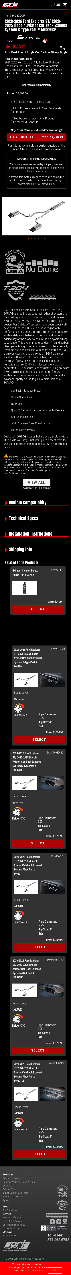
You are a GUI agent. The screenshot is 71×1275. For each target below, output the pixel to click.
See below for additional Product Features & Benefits (34, 120)
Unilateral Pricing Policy (14, 1225)
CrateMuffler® (9, 1185)
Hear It (18, 47)
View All (36, 482)
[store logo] (10, 5)
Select (38, 609)
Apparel (6, 1200)
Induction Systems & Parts (15, 1193)
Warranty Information (13, 1217)
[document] (35, 1268)
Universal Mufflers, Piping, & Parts (19, 1182)
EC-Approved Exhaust (13, 1196)
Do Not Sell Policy (11, 1228)
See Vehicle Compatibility (36, 85)
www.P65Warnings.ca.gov (15, 473)
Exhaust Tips (9, 1189)
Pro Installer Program (13, 1221)
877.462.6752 (58, 1240)
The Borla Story (10, 1210)
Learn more (36, 1270)
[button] (28, 238)
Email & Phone (9, 1235)
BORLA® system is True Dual (32, 101)
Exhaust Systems (11, 1178)
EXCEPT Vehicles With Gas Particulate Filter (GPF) (37, 110)
